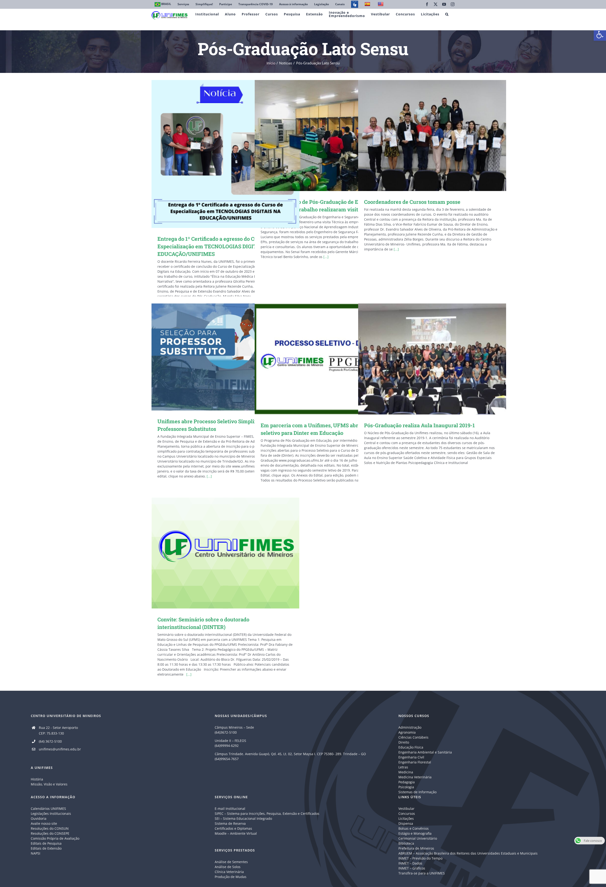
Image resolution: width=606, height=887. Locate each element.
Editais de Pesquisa (46, 843)
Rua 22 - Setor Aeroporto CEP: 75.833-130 (58, 730)
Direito (403, 742)
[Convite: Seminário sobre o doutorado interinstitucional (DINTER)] (225, 553)
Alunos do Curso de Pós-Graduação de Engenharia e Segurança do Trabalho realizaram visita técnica (321, 135)
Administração (409, 727)
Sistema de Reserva (230, 823)
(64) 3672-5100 (50, 741)
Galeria (232, 154)
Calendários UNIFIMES (48, 808)
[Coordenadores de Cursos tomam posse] (432, 135)
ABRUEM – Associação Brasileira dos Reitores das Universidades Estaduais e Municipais (468, 853)
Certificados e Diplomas (233, 828)
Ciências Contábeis (413, 737)
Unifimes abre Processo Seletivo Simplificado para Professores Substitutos (218, 357)
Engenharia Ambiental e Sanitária (425, 752)
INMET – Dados (410, 863)
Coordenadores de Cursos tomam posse (425, 135)
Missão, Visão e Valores (49, 784)
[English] (381, 4)
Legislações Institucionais (51, 813)
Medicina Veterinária (415, 777)
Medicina (405, 772)
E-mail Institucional (230, 808)
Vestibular (406, 808)
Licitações (406, 818)
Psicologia (406, 787)
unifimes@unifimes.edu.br (60, 749)
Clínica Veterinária (229, 871)
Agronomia (407, 732)
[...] (326, 256)
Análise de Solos (228, 867)
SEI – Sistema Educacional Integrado (243, 818)
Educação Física (410, 747)
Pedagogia (406, 782)
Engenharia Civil (411, 757)
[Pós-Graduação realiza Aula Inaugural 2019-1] (432, 359)
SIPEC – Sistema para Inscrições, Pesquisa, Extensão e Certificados (267, 813)
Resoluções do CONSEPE (50, 833)
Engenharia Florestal (414, 762)
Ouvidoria (38, 818)
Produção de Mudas (230, 876)
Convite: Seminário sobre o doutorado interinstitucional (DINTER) (218, 553)
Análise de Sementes (231, 862)
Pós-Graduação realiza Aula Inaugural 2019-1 (425, 359)
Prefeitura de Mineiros (416, 848)
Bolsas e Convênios (413, 828)
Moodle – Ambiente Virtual (236, 833)
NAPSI (36, 853)
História (37, 779)
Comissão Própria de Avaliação (55, 838)
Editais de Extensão (46, 848)
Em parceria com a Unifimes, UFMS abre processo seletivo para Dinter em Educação (321, 359)
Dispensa (405, 823)
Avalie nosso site (44, 823)
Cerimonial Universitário (417, 838)
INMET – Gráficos (411, 868)
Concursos (406, 813)
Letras (403, 767)
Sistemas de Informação (417, 792)
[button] (600, 34)
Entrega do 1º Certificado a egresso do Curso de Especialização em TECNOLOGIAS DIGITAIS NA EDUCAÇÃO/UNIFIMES (218, 154)
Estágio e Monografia (415, 833)
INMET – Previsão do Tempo (420, 858)
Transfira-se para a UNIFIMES (421, 873)
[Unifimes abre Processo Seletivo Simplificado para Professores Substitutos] (225, 356)
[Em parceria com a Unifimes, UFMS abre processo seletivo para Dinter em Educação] (329, 359)
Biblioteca (406, 843)
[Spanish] (367, 4)
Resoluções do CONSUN (50, 828)
